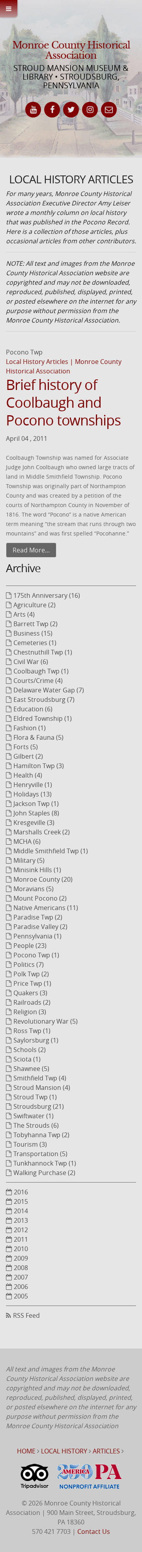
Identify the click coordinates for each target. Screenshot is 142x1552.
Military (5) (29, 860)
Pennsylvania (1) (37, 936)
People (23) (30, 945)
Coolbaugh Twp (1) (41, 671)
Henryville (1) (32, 784)
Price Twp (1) (32, 983)
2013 (21, 1220)
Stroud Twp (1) (35, 1097)
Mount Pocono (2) (40, 898)
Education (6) (32, 709)
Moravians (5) (33, 888)
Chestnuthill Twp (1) (42, 652)
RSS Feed (26, 1315)
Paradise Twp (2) (37, 917)
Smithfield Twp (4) (39, 1078)
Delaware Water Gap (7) (48, 690)
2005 (21, 1296)
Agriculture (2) (34, 605)
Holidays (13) (32, 794)
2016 (21, 1192)
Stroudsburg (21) (38, 1106)
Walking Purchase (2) (44, 1172)
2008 (21, 1267)
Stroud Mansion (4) (41, 1087)
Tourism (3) (30, 1144)
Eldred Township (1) (42, 718)
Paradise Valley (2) (40, 926)
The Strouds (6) (36, 1125)
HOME (26, 1451)
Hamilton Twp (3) (38, 765)
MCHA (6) (27, 841)
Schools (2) (29, 1049)
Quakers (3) (30, 993)
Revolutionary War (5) (45, 1021)
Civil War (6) (30, 661)
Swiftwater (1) (33, 1116)
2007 (21, 1277)
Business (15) (32, 633)
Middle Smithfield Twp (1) (50, 851)
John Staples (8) (36, 813)
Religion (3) (29, 1011)
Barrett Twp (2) (35, 623)
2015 (21, 1201)
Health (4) (27, 775)
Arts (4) (24, 614)
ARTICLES (106, 1451)
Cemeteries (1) (34, 642)
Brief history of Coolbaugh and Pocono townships (63, 402)
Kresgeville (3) (33, 822)
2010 (21, 1248)
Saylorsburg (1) (35, 1040)
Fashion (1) (29, 728)
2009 (21, 1258)
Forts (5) (25, 746)
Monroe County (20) (43, 879)
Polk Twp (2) (31, 974)
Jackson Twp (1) (36, 803)
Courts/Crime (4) (38, 680)
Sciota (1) (27, 1059)
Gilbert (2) (28, 756)
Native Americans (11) (45, 907)
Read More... (31, 550)
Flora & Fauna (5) (38, 737)
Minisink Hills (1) (37, 870)
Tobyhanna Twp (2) (41, 1134)
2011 (21, 1239)
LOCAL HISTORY (64, 1451)
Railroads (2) (31, 1002)
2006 (21, 1286)
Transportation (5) (40, 1153)
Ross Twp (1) (31, 1030)
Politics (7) (28, 964)
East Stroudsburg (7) (44, 699)
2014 (21, 1211)
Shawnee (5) (31, 1068)
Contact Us (93, 1531)
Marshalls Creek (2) (41, 832)
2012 (21, 1230)
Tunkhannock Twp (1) (44, 1163)
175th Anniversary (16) (46, 595)
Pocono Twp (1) (36, 955)
